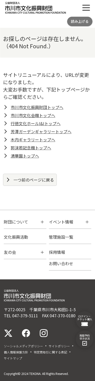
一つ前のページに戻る (33, 180)
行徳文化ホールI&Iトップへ (36, 123)
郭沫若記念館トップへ (31, 148)
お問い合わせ (61, 263)
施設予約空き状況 (85, 336)
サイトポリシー (59, 346)
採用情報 (57, 252)
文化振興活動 (16, 237)
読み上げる (80, 21)
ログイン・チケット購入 (84, 317)
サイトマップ (13, 358)
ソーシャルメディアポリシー (23, 346)
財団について (16, 222)
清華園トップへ (25, 156)
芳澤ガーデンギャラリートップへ (41, 131)
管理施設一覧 (61, 237)
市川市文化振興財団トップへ (37, 107)
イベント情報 (61, 222)
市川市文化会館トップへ (33, 115)
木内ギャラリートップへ (33, 140)
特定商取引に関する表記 (50, 352)
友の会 (10, 252)
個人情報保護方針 (16, 352)
